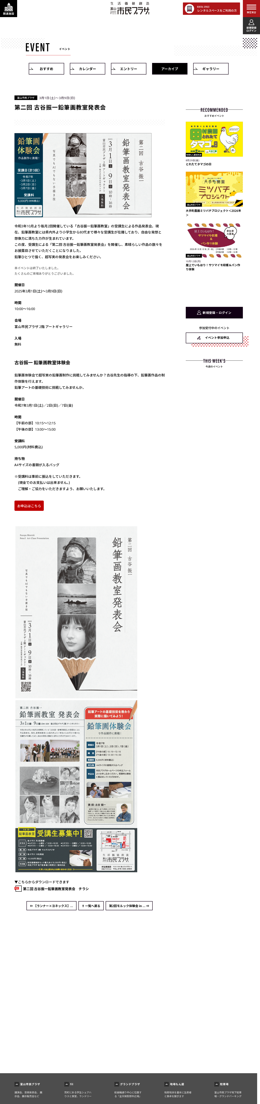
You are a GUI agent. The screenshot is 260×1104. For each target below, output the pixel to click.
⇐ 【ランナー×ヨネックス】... (51, 905)
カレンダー (87, 68)
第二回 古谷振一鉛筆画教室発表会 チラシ (56, 888)
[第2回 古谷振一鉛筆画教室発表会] (83, 214)
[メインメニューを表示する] (251, 8)
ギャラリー (210, 68)
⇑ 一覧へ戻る (91, 905)
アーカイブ (169, 68)
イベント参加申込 (217, 337)
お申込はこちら (29, 505)
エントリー (128, 68)
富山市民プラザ (129, 8)
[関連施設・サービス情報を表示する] (8, 8)
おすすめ (46, 68)
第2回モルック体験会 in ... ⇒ (129, 905)
